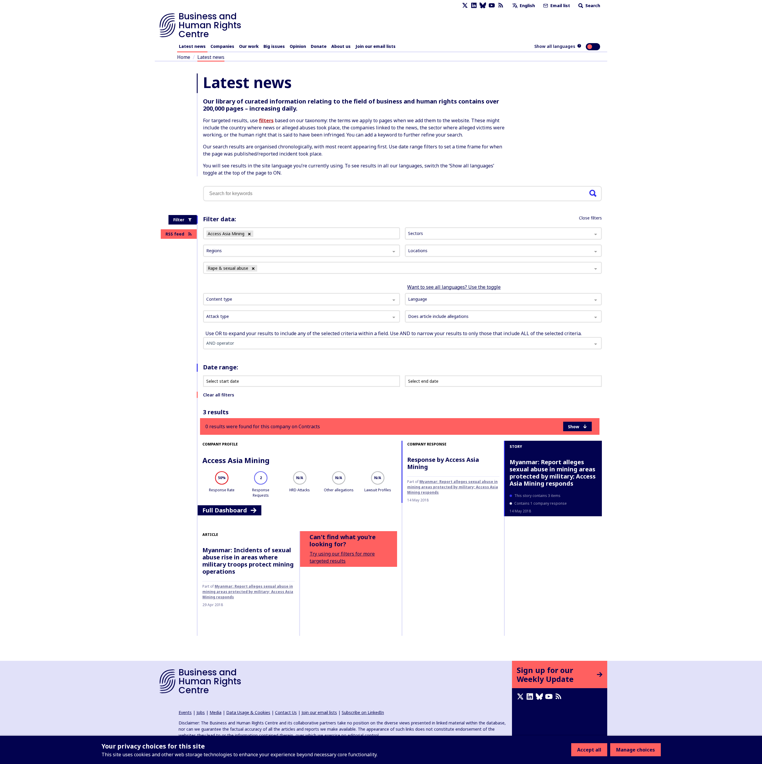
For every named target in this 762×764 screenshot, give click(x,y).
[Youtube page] (491, 5)
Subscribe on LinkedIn (363, 712)
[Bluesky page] (482, 5)
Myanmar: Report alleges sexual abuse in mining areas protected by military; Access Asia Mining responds (452, 487)
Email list (559, 5)
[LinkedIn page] (473, 5)
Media (215, 712)
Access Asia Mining (235, 460)
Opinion (298, 46)
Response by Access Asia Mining (443, 463)
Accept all (589, 749)
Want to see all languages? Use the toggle (454, 287)
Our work (249, 46)
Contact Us (286, 712)
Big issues (274, 46)
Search (592, 5)
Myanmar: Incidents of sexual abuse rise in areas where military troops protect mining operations (248, 560)
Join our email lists (375, 46)
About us (341, 46)
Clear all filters (218, 395)
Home (183, 57)
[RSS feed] (500, 5)
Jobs (200, 712)
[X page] (465, 5)
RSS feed (174, 234)
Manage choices (635, 749)
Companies (222, 46)
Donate (319, 46)
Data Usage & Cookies (248, 712)
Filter (178, 219)
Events (185, 712)
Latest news (192, 46)
